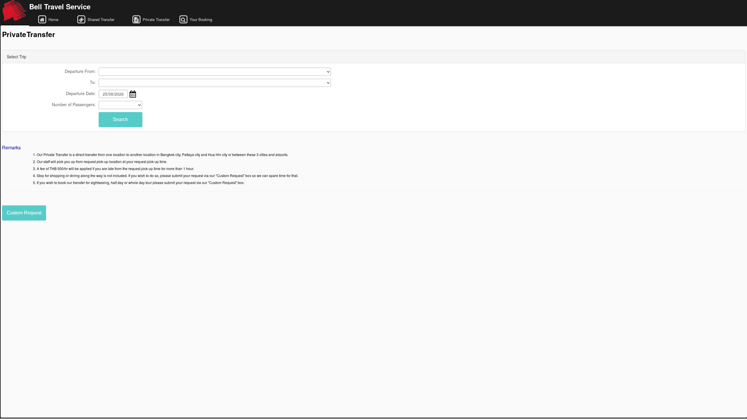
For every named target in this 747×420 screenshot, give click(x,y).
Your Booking (205, 19)
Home (57, 19)
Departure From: (80, 71)
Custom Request (24, 212)
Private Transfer (156, 19)
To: (93, 82)
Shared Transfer (104, 19)
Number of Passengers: (74, 104)
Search (120, 119)
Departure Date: (81, 93)
